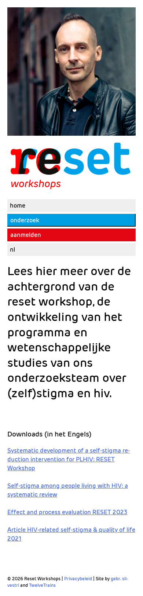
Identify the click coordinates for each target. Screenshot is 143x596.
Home (17, 205)
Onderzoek (24, 220)
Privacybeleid (78, 578)
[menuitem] (71, 249)
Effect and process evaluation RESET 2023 (67, 512)
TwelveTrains (42, 585)
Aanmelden (25, 235)
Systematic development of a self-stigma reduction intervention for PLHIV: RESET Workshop (68, 459)
